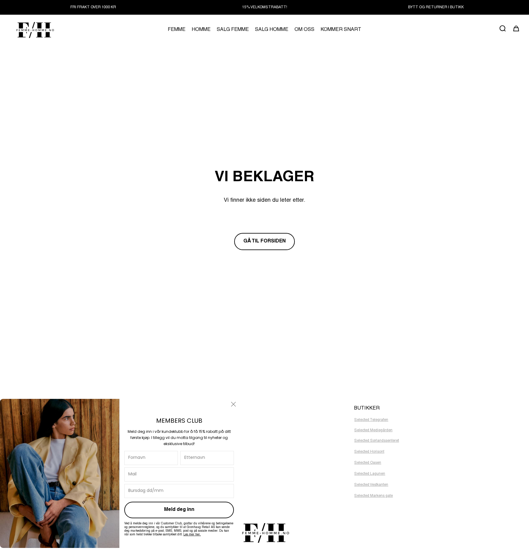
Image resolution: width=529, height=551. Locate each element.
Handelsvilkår (196, 421)
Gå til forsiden (264, 241)
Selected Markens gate (373, 496)
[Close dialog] (233, 404)
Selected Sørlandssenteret (376, 441)
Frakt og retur (195, 461)
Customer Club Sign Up (204, 453)
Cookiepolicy (195, 429)
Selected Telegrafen (371, 420)
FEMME (177, 30)
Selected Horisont (369, 452)
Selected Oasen (367, 463)
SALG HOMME (271, 30)
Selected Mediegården (373, 430)
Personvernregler (199, 437)
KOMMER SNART (341, 30)
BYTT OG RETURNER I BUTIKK (436, 7)
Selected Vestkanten (371, 485)
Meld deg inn (179, 510)
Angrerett (192, 477)
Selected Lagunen (369, 474)
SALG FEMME (233, 30)
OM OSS (304, 30)
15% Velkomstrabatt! (264, 7)
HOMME (201, 30)
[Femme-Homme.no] (34, 30)
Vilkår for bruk (196, 469)
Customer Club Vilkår (202, 445)
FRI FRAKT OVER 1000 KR (93, 7)
